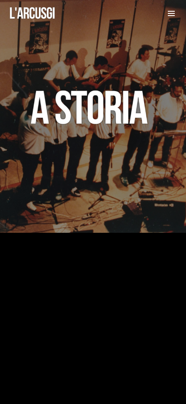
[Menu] (171, 13)
